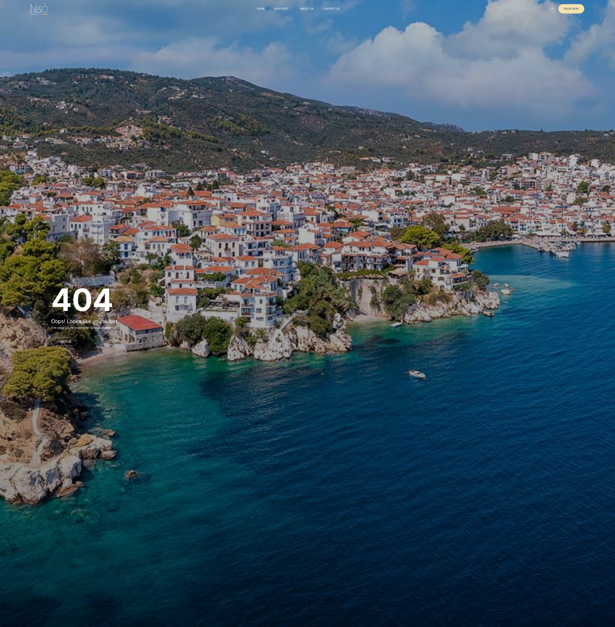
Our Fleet (281, 8)
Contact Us (331, 8)
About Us (306, 8)
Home (261, 8)
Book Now (571, 8)
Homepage (64, 341)
